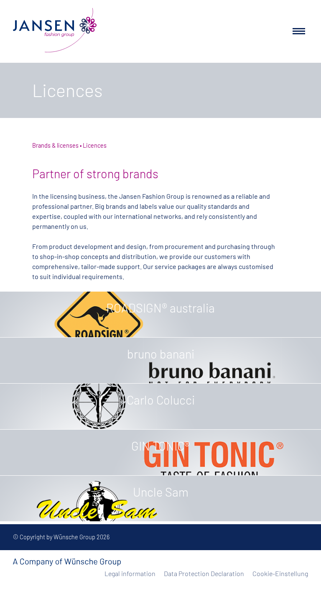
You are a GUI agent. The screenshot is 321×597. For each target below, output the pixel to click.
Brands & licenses (55, 145)
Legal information (129, 573)
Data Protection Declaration (204, 573)
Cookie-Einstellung (280, 573)
